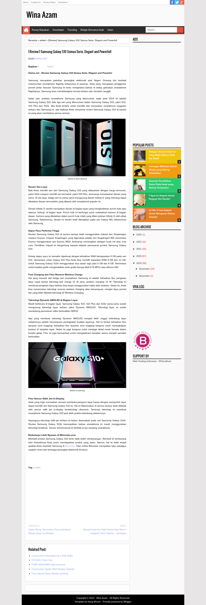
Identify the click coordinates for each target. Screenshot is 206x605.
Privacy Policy (49, 2)
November (144, 276)
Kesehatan (58, 29)
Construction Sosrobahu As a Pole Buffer (52, 555)
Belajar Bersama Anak (92, 29)
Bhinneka (70, 446)
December (144, 268)
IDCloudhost (165, 361)
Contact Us (36, 2)
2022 (138, 241)
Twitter (177, 2)
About (25, 2)
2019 (138, 263)
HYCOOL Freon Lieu (42, 560)
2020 (138, 256)
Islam (110, 29)
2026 (138, 234)
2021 (138, 249)
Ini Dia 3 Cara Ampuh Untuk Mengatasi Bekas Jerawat (162, 213)
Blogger (127, 601)
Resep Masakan (40, 29)
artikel (37, 467)
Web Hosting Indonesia (144, 361)
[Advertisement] (122, 15)
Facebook (172, 2)
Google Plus (181, 2)
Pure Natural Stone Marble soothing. (50, 573)
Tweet (50, 66)
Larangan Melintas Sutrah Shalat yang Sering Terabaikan (163, 169)
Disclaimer (63, 2)
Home (26, 30)
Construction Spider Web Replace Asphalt (53, 569)
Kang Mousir (94, 601)
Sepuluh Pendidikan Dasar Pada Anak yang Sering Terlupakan (161, 184)
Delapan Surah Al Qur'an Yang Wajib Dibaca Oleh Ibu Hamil (162, 155)
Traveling (72, 29)
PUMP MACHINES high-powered (48, 564)
